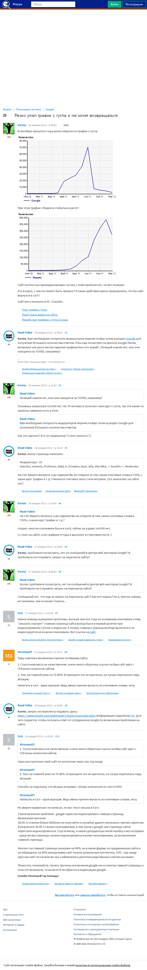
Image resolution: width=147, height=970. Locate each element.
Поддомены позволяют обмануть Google (43, 372)
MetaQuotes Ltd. (96, 943)
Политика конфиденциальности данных (97, 919)
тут (133, 715)
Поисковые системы (28, 109)
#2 (60, 385)
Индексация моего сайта (58, 491)
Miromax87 (25, 652)
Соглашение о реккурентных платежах (96, 929)
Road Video (25, 332)
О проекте (80, 909)
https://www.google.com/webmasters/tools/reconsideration (57, 715)
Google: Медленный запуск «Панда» (39, 368)
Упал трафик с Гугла (34, 309)
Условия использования (88, 914)
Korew (22, 125)
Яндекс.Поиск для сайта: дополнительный (43, 639)
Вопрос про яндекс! (32, 491)
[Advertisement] (73, 19)
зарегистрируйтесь (92, 895)
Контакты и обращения (87, 934)
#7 (56, 613)
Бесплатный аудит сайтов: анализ (104, 693)
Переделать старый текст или (37, 693)
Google (50, 109)
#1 (66, 332)
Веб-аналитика (12, 919)
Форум (7, 109)
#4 (60, 503)
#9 (66, 705)
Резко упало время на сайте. (40, 314)
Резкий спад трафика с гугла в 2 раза (45, 319)
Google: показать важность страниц (86, 639)
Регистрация (134, 4)
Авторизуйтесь (64, 895)
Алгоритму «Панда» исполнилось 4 (78, 368)
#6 (60, 571)
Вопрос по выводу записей (69, 693)
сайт (93, 632)
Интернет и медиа (13, 924)
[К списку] (11, 116)
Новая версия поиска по (120, 639)
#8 (66, 652)
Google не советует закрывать (70, 883)
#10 (57, 736)
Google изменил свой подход (36, 883)
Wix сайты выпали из (99, 883)
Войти (114, 4)
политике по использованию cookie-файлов (102, 965)
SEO (5, 909)
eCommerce (10, 930)
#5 (66, 546)
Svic (20, 613)
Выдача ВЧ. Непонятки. (86, 491)
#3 (66, 448)
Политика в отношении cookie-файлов (96, 924)
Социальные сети (13, 914)
